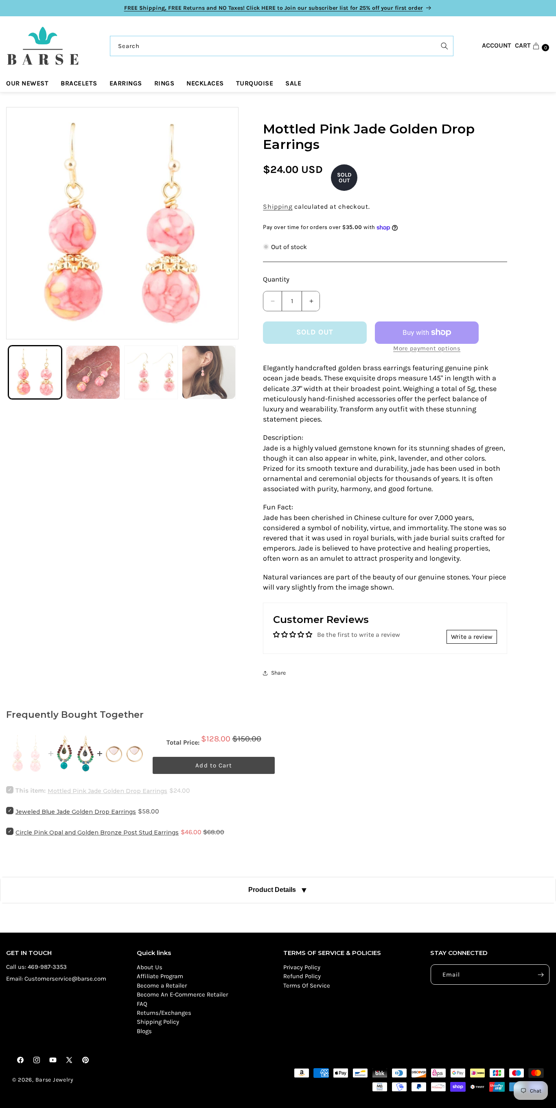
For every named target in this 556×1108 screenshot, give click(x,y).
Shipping (278, 206)
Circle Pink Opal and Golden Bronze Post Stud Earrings (97, 832)
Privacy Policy (301, 967)
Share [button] (278, 672)
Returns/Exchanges (164, 1012)
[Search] (444, 46)
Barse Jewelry (54, 1079)
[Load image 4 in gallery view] (209, 372)
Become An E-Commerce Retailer (182, 994)
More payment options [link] (426, 348)
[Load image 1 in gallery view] (35, 372)
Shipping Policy (158, 1021)
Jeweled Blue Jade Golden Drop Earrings (75, 811)
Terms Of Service (306, 985)
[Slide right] (224, 223)
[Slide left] (20, 223)
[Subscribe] (540, 974)
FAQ (142, 1003)
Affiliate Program (160, 976)
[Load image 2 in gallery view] (93, 372)
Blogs (144, 1031)
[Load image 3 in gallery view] (151, 372)
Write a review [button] (472, 636)
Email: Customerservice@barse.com (56, 978)
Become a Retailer (162, 985)
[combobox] (281, 46)
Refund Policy (302, 976)
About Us (149, 967)
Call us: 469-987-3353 (36, 966)
